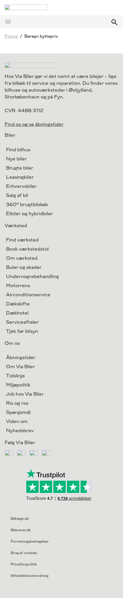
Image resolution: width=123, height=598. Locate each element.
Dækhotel (17, 313)
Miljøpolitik (18, 385)
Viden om (17, 421)
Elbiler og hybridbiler (29, 213)
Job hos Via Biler (25, 394)
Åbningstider (20, 357)
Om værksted (21, 258)
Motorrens (18, 285)
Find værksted (22, 240)
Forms (11, 36)
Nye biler (16, 159)
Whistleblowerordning (29, 576)
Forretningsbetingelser (30, 541)
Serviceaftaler (22, 322)
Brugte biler (19, 168)
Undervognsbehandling (32, 276)
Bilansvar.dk (21, 530)
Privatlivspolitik (24, 564)
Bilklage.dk (20, 519)
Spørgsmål (18, 412)
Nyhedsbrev (20, 430)
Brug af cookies (24, 553)
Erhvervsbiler (21, 186)
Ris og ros (17, 403)
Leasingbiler (20, 177)
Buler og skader (23, 267)
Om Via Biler (20, 366)
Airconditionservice (28, 294)
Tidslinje (15, 375)
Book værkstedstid (27, 249)
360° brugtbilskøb (27, 204)
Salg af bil (17, 195)
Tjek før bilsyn (22, 331)
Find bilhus (18, 149)
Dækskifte (18, 304)
